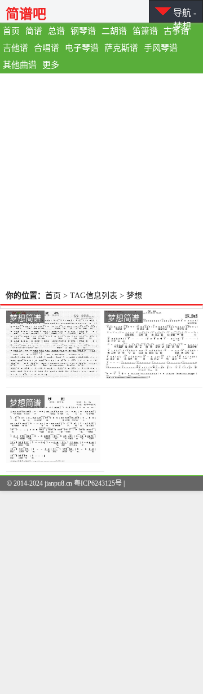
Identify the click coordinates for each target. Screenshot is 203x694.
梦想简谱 (25, 317)
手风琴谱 (161, 48)
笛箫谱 (145, 31)
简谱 (33, 31)
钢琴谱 (83, 31)
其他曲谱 (20, 64)
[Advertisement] (101, 180)
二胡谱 (114, 31)
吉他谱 (15, 48)
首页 (11, 31)
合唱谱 (46, 48)
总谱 (56, 31)
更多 (50, 64)
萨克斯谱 (121, 48)
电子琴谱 (82, 48)
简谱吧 (26, 13)
